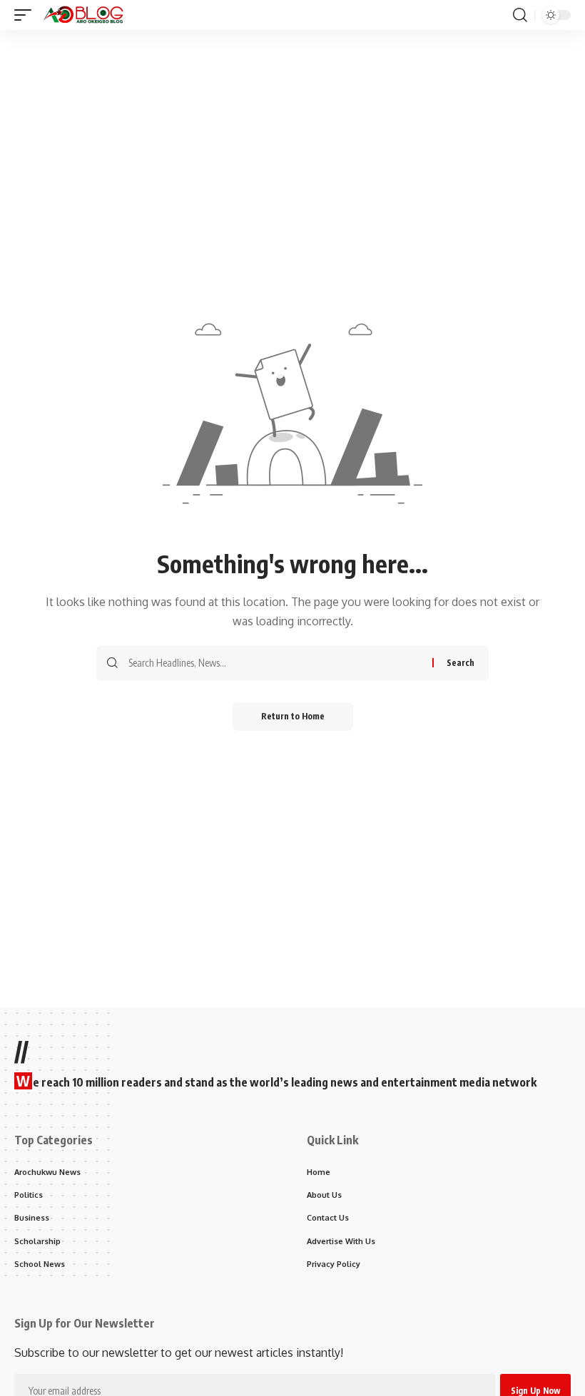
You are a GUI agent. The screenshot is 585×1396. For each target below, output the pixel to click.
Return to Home (293, 716)
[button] (26, 15)
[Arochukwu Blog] (83, 15)
